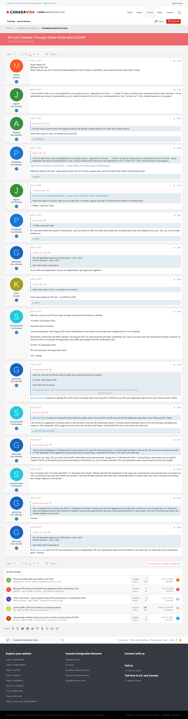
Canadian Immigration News (77, 675)
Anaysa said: (38, 284)
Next (53, 54)
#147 (179, 440)
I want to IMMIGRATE (15, 660)
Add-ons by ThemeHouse (94, 715)
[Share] (174, 61)
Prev (9, 54)
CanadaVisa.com (72, 660)
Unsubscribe (140, 715)
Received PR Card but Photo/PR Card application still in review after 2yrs (46, 588)
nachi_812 (14, 41)
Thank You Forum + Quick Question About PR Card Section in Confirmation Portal (49, 598)
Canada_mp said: (40, 253)
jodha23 (16, 591)
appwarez (169, 610)
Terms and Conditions (139, 640)
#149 (179, 498)
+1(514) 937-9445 (13, 3)
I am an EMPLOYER (14, 691)
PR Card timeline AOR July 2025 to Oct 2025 (33, 579)
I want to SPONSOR (14, 680)
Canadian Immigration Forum (77, 670)
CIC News (69, 665)
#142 (179, 247)
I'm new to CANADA (15, 686)
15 (52, 610)
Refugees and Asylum (40, 610)
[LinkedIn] (136, 659)
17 (59, 610)
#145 (179, 365)
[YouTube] (146, 659)
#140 (179, 185)
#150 (179, 527)
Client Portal (177, 3)
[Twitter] (141, 659)
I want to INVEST (13, 675)
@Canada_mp (39, 550)
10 (29, 54)
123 (46, 54)
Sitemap (129, 715)
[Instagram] (131, 659)
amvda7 (16, 620)
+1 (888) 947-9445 (48, 3)
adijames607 (18, 582)
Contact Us (176, 715)
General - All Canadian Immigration (49, 591)
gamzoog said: (39, 413)
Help (165, 640)
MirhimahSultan (19, 600)
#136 (179, 61)
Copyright (166, 715)
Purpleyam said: (39, 123)
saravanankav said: (41, 370)
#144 (179, 311)
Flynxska (169, 600)
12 (38, 54)
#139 (179, 148)
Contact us (123, 640)
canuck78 (169, 620)
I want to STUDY (13, 670)
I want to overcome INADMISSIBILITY (22, 701)
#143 (179, 279)
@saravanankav (37, 398)
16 (56, 610)
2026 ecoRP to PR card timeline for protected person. (37, 607)
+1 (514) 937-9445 (133, 671)
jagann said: (38, 153)
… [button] (18, 54)
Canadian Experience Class (49, 582)
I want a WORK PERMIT (16, 665)
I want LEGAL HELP (14, 696)
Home (171, 640)
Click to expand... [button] (105, 393)
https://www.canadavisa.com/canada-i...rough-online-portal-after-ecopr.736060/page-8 (70, 166)
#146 (179, 407)
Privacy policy (156, 640)
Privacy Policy (153, 715)
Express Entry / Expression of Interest (50, 620)
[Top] (176, 640)
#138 (179, 118)
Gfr (14, 610)
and (44, 431)
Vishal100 (169, 581)
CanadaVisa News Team (75, 680)
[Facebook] (126, 659)
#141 (179, 215)
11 (33, 54)
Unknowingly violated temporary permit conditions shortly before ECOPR (46, 617)
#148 (179, 469)
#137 (179, 90)
